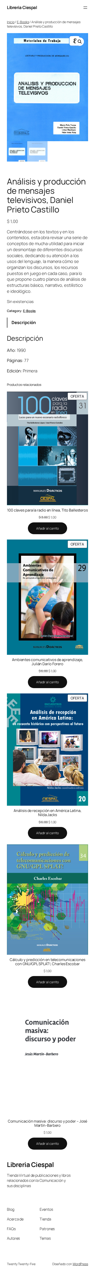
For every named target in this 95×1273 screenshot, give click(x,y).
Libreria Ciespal (22, 7)
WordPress (80, 1264)
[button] (80, 41)
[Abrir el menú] (85, 7)
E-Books (23, 22)
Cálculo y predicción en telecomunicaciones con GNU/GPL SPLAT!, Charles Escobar (47, 962)
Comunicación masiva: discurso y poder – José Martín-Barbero (47, 1123)
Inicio (10, 22)
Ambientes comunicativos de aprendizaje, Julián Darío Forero (47, 662)
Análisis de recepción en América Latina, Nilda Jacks (47, 812)
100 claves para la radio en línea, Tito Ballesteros (47, 510)
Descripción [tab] (24, 322)
